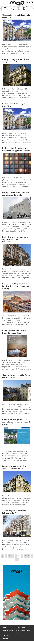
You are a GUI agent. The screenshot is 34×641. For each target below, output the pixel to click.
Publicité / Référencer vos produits (8, 631)
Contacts (5, 627)
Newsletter (5, 638)
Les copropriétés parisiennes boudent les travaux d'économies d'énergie (16, 286)
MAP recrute (6, 635)
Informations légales (20, 627)
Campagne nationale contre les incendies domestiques (15, 331)
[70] (17, 559)
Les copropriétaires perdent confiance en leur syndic (14, 467)
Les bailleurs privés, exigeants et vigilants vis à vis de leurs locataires (16, 239)
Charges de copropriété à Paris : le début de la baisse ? (16, 376)
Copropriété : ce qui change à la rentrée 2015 (16, 16)
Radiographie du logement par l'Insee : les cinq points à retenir (16, 149)
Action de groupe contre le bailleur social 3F (14, 511)
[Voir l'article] (17, 31)
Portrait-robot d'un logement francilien (15, 104)
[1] (2, 556)
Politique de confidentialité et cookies (22, 631)
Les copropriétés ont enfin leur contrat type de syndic (15, 193)
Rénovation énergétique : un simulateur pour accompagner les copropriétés (16, 422)
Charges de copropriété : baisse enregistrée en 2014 (15, 60)
